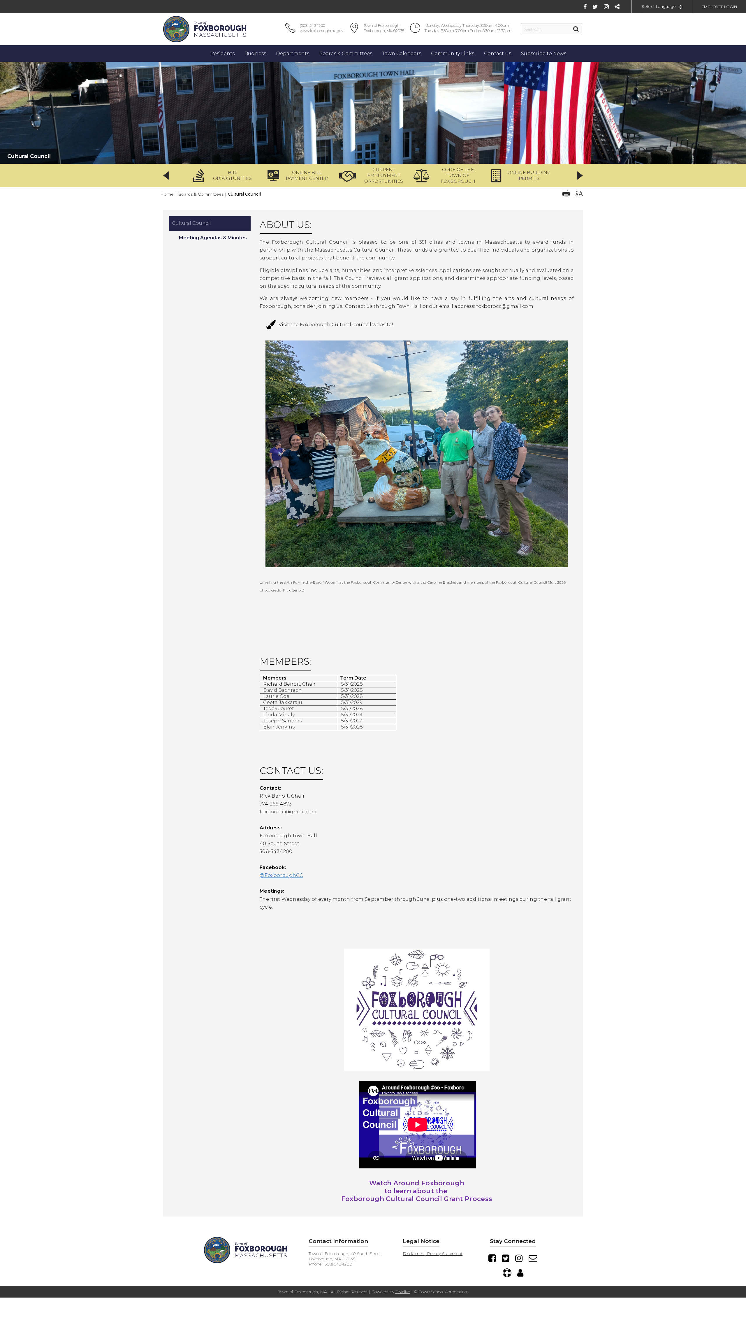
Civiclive (402, 1291)
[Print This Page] (566, 194)
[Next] (580, 175)
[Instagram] (606, 7)
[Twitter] (595, 7)
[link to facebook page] (417, 931)
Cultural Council (191, 223)
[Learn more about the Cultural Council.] (417, 571)
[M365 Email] (533, 1258)
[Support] (507, 1272)
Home (167, 194)
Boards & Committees (201, 194)
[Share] (617, 7)
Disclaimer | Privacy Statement (432, 1253)
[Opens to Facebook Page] (416, 1009)
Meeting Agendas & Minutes (213, 238)
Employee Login (719, 6)
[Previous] (166, 175)
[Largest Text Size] (579, 194)
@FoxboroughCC (281, 875)
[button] (224, 175)
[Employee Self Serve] (520, 1272)
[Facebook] (585, 7)
